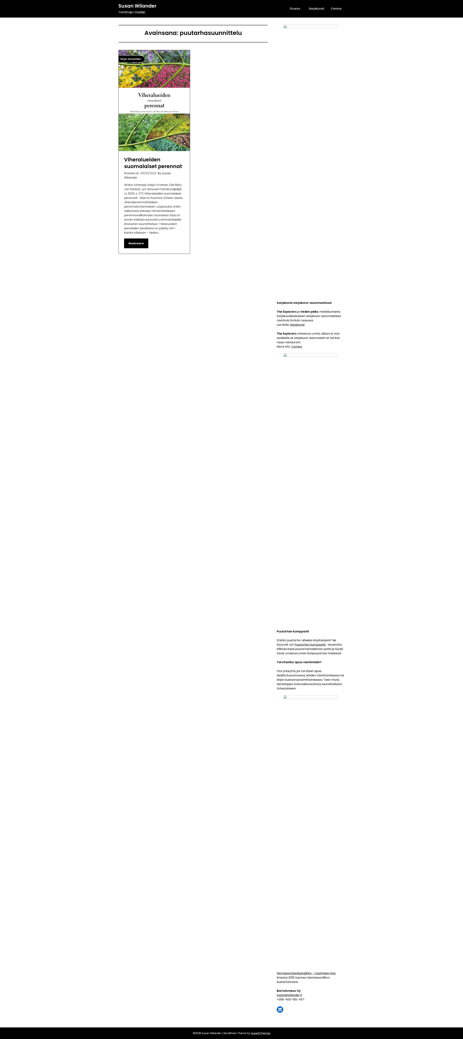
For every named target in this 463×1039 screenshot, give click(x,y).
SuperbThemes (260, 1033)
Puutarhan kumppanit (310, 645)
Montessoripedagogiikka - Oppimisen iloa (306, 973)
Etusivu (295, 8)
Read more (136, 243)
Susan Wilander (137, 6)
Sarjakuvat (316, 8)
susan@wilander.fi (289, 995)
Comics (336, 8)
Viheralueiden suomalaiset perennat (153, 163)
